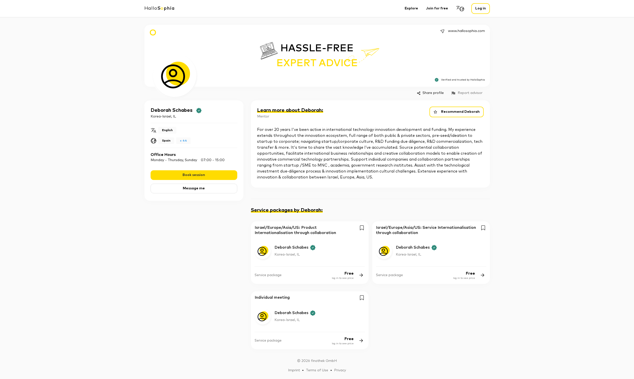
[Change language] (460, 8)
